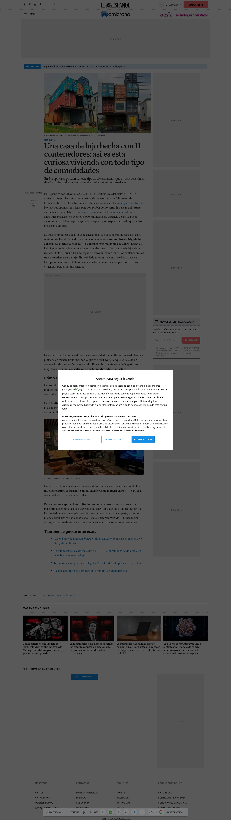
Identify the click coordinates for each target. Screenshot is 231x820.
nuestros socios (108, 385)
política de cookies (141, 404)
